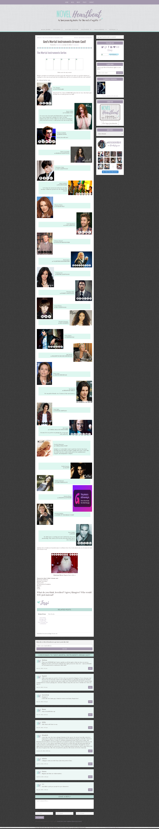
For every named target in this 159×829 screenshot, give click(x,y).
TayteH (44, 676)
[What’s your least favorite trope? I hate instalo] (113, 160)
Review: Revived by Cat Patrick (82, 37)
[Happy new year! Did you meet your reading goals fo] (113, 154)
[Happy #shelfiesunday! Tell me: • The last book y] (107, 160)
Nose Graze (120, 827)
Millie (44, 722)
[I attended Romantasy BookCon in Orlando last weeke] (100, 154)
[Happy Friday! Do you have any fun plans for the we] (119, 154)
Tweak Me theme (110, 827)
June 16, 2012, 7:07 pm (42, 727)
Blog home (46, 29)
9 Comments (75, 45)
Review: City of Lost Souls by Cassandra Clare (50, 37)
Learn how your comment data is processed (69, 821)
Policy (84, 2)
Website (78, 811)
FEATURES (85, 29)
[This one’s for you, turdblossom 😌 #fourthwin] (119, 160)
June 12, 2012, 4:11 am (41, 668)
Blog (72, 2)
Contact (91, 2)
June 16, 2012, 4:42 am (42, 714)
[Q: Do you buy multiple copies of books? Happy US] (107, 154)
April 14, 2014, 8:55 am (42, 763)
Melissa (44, 660)
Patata (44, 771)
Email (58, 811)
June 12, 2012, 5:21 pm (42, 687)
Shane (44, 709)
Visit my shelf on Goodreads (110, 96)
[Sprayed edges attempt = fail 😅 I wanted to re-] (107, 166)
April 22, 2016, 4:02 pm (42, 776)
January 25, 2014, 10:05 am (43, 751)
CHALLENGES (100, 29)
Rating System (72, 29)
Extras (113, 29)
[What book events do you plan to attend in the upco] (100, 160)
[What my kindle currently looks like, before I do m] (119, 166)
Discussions (45, 633)
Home (66, 2)
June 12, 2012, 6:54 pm (42, 701)
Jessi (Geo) (59, 45)
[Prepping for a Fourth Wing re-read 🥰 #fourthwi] (100, 166)
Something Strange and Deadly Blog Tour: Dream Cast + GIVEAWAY (43, 621)
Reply (90, 668)
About (78, 2)
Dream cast (54, 633)
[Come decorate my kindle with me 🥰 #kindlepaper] (113, 166)
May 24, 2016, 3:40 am (42, 789)
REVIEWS (57, 29)
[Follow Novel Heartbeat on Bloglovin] (114, 54)
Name (37, 811)
